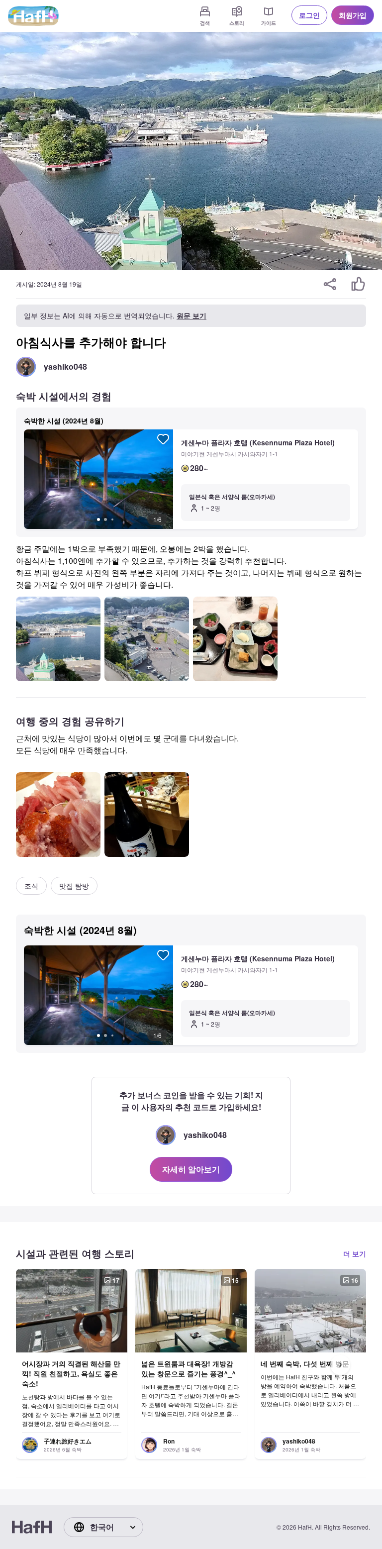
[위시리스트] (163, 438)
